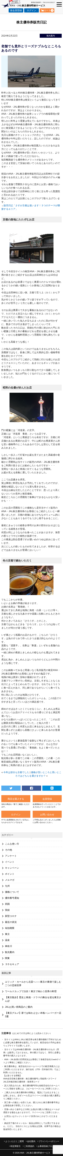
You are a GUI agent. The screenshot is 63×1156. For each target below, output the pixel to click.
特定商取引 (15, 1146)
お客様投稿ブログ (46, 1146)
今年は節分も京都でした (16, 772)
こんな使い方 (12, 844)
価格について (12, 892)
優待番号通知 (12, 898)
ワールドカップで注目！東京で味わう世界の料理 (31, 991)
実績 (7, 910)
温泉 (7, 940)
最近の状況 (11, 922)
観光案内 (51, 36)
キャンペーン (12, 868)
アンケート (11, 856)
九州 (7, 886)
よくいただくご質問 (14, 1141)
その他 (8, 850)
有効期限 (9, 928)
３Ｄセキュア (12, 964)
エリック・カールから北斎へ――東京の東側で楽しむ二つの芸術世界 (33, 984)
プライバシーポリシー (49, 1141)
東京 (7, 934)
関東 (7, 958)
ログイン (31, 10)
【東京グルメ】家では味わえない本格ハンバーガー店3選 (33, 1015)
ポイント (9, 874)
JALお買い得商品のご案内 (19, 1007)
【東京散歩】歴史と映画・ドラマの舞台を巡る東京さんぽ (33, 999)
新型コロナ (11, 916)
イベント (9, 862)
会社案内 (31, 1141)
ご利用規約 (29, 1146)
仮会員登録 (16, 10)
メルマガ (9, 880)
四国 (7, 904)
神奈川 (8, 946)
